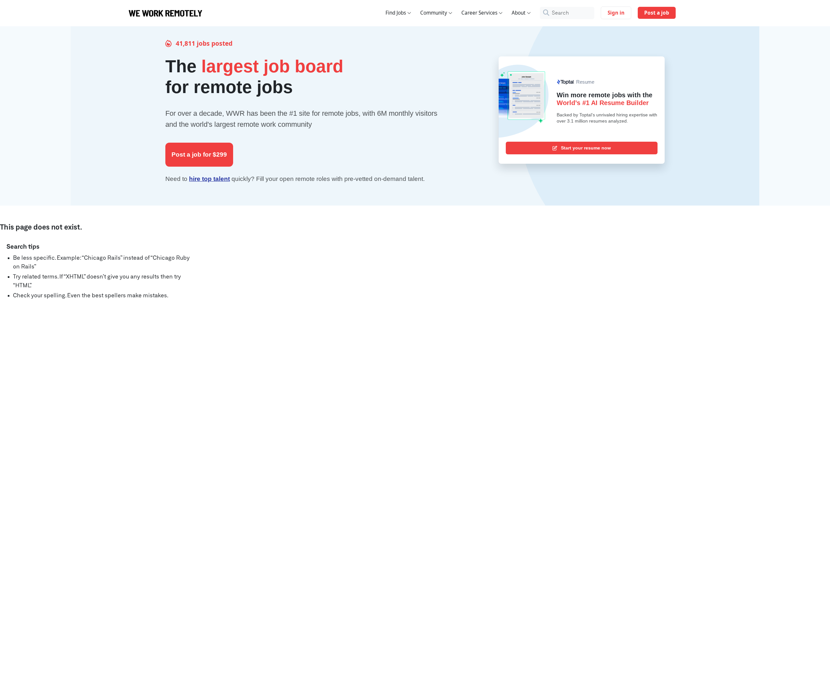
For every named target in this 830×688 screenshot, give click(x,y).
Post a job (656, 12)
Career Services (479, 13)
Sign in (616, 12)
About (519, 13)
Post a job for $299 (199, 154)
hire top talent (209, 178)
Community (433, 13)
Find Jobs (395, 13)
